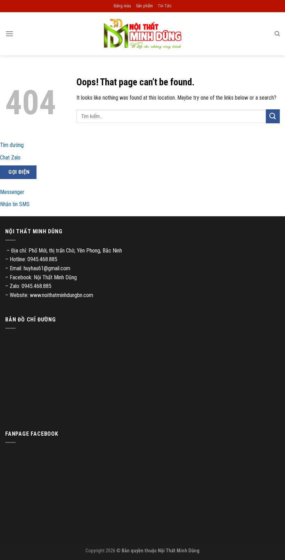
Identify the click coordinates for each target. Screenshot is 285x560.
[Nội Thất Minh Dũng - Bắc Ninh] (142, 33)
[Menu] (9, 33)
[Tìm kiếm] (277, 33)
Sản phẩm (144, 5)
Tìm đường (12, 145)
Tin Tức (164, 5)
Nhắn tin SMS (15, 204)
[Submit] (273, 116)
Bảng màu (122, 5)
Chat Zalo (10, 157)
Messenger (12, 192)
